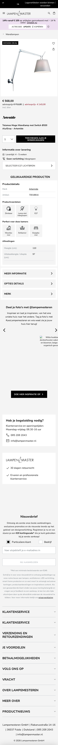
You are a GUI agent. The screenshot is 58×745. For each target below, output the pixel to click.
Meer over (11, 701)
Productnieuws (16, 711)
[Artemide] (17, 117)
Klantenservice (16, 612)
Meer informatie (15, 273)
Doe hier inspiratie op (27, 394)
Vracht (8, 679)
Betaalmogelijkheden (21, 658)
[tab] (29, 611)
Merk (7, 293)
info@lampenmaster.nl (23, 440)
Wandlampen (12, 34)
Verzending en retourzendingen (17, 635)
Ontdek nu (32, 22)
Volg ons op (13, 669)
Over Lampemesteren (20, 690)
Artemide (33, 188)
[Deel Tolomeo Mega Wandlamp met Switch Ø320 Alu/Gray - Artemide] (53, 49)
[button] (53, 43)
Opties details (14, 283)
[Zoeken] (49, 13)
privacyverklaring (46, 597)
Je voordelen (13, 647)
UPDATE (27, 26)
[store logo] (20, 13)
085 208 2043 (19, 435)
